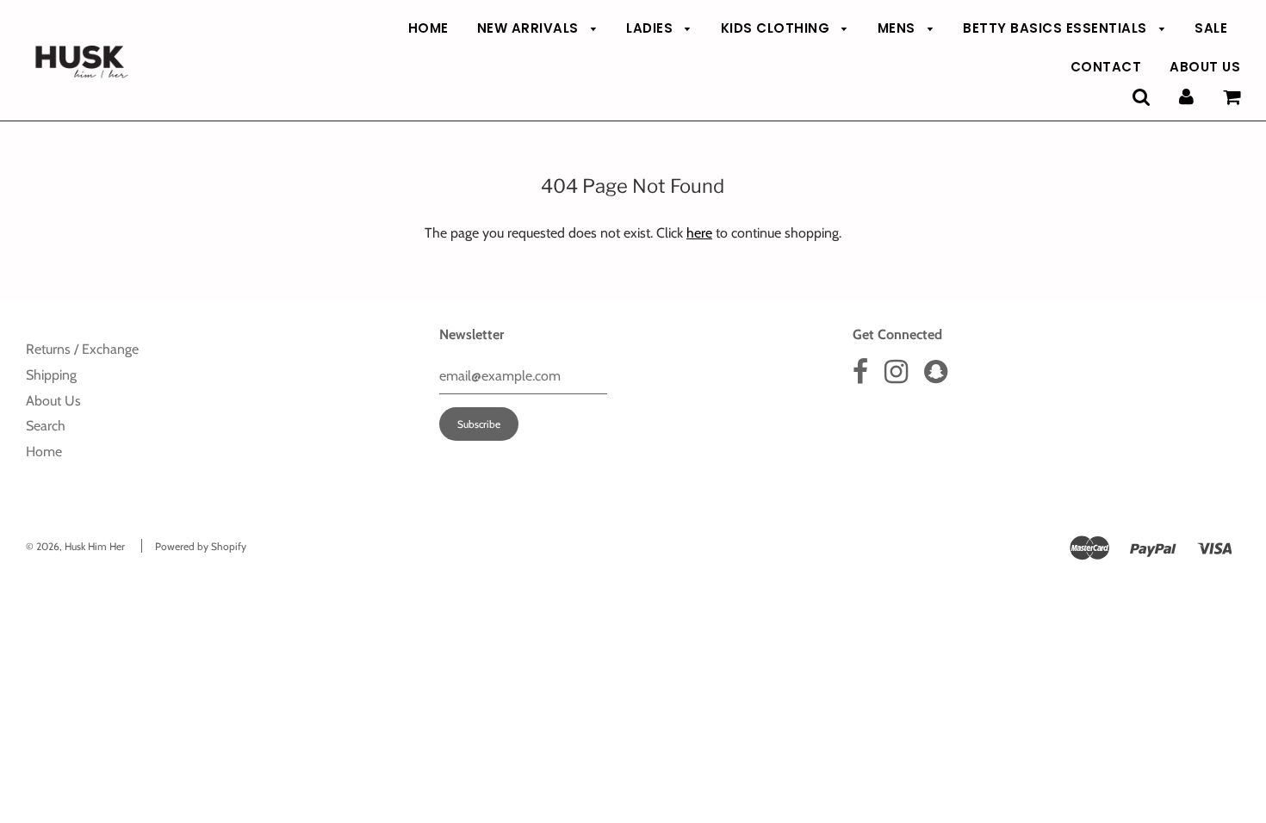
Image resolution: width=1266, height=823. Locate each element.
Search (45, 426)
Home (44, 451)
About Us (53, 401)
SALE (1211, 28)
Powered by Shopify (200, 546)
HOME (428, 28)
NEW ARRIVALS (530, 28)
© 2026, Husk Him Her (75, 546)
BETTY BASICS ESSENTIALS (1057, 28)
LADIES (651, 28)
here (699, 233)
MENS (899, 28)
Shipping (51, 375)
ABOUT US (1205, 67)
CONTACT (1106, 67)
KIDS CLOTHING (777, 28)
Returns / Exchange (82, 349)
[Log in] (1186, 97)
